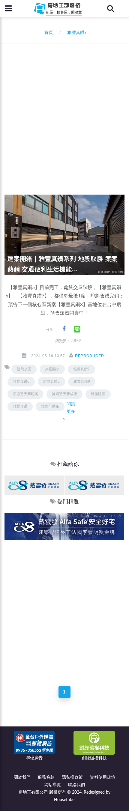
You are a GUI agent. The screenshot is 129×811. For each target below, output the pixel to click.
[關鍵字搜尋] (110, 8)
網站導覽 (52, 785)
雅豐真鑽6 (21, 381)
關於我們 (22, 777)
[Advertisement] (64, 110)
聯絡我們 (76, 785)
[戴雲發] (34, 485)
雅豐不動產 (50, 406)
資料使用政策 (102, 777)
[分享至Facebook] (64, 329)
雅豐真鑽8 (82, 381)
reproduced (89, 356)
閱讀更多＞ (69, 411)
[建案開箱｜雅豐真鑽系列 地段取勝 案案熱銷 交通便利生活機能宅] (64, 234)
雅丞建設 (98, 394)
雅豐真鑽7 (81, 369)
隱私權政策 (72, 777)
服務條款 (46, 777)
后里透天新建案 (25, 394)
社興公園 (24, 369)
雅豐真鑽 (20, 406)
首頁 (47, 33)
